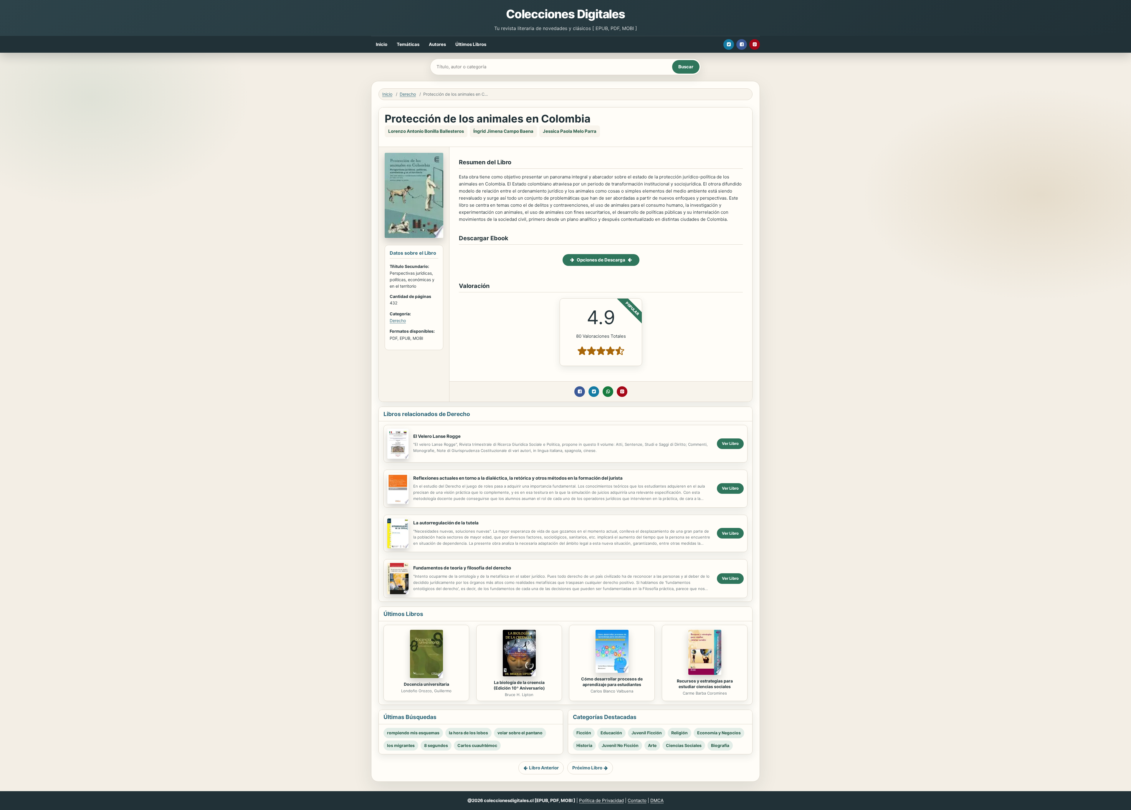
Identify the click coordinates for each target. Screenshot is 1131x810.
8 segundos (436, 745)
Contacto (637, 800)
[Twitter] (728, 44)
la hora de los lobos (468, 732)
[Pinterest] (754, 44)
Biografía (720, 745)
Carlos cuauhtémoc (477, 745)
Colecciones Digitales (565, 14)
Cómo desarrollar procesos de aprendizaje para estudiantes (612, 681)
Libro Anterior (544, 768)
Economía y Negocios (719, 732)
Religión (679, 732)
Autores (437, 44)
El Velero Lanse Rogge (437, 436)
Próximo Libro (587, 768)
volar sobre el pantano (520, 732)
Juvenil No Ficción (620, 745)
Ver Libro (730, 443)
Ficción (583, 732)
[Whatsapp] (608, 391)
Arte (652, 745)
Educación (611, 732)
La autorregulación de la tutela (446, 523)
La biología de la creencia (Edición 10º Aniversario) (519, 685)
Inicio (381, 44)
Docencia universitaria (426, 684)
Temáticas (408, 44)
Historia (584, 745)
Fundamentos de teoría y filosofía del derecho (462, 568)
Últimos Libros (470, 44)
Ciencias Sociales (684, 745)
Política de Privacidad (601, 800)
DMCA (657, 800)
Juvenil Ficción (646, 732)
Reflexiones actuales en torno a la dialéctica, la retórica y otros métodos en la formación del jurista (518, 478)
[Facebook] (741, 44)
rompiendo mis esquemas (413, 732)
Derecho (408, 94)
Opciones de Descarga (601, 260)
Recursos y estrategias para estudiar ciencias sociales (705, 683)
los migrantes (401, 745)
